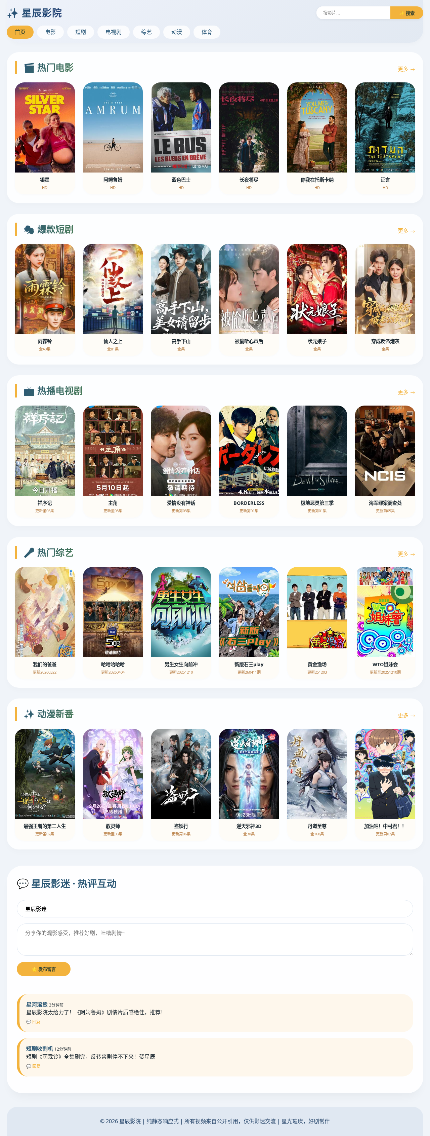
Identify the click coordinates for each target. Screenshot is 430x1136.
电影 (50, 32)
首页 (20, 32)
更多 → (406, 69)
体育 (207, 32)
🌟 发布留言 (44, 969)
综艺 (146, 32)
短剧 (80, 32)
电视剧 (113, 32)
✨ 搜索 (407, 13)
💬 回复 (33, 1022)
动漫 (176, 32)
